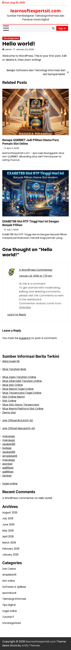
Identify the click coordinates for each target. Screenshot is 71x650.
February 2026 (10, 548)
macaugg (8, 436)
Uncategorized (11, 38)
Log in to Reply (16, 314)
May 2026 (8, 530)
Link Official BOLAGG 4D (17, 420)
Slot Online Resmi (13, 397)
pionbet (7, 464)
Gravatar (25, 307)
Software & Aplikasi (14, 587)
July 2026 (7, 518)
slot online (8, 580)
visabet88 (8, 444)
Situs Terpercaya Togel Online (21, 393)
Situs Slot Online (12, 385)
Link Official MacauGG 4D (18, 428)
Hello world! (45, 498)
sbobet (7, 476)
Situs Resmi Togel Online (18, 389)
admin (8, 49)
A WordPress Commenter (36, 270)
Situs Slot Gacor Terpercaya (20, 405)
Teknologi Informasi (14, 599)
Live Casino (9, 568)
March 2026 (9, 542)
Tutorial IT (8, 617)
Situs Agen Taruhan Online (19, 377)
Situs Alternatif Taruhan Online (22, 381)
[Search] (53, 28)
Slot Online (9, 401)
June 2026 (8, 524)
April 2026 (8, 536)
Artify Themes (30, 645)
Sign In (62, 28)
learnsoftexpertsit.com (35, 11)
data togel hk (11, 361)
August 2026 (9, 512)
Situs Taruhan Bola (14, 369)
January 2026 (10, 554)
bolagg (6, 448)
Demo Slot (9, 412)
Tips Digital (9, 605)
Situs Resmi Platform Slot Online (22, 408)
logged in (25, 338)
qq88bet (8, 468)
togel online (10, 483)
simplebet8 (9, 456)
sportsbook (9, 593)
